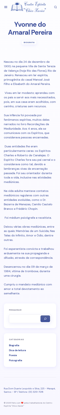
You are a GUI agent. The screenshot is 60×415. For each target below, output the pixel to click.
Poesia (13, 355)
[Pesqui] (45, 318)
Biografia (29, 42)
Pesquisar (15, 310)
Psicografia (15, 360)
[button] (6, 7)
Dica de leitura (17, 350)
